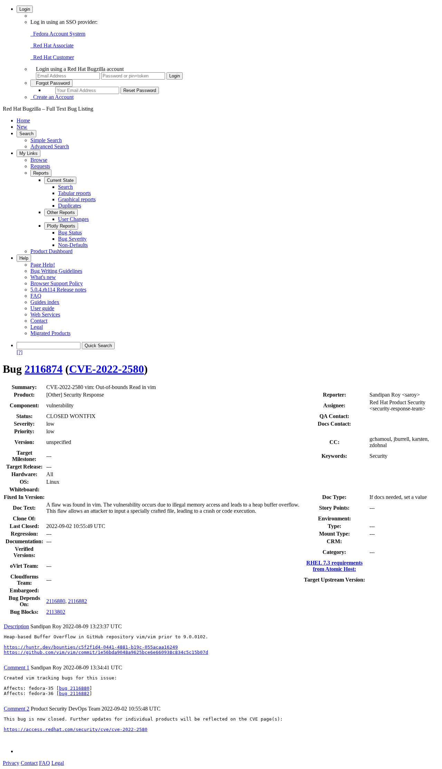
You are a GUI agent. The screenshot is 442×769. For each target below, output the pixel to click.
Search (26, 133)
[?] (19, 352)
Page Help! (42, 265)
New (22, 127)
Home (23, 120)
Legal (36, 327)
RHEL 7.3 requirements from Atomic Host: (334, 566)
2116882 (77, 601)
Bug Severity (72, 239)
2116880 (55, 601)
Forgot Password (51, 83)
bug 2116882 (74, 693)
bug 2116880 (74, 688)
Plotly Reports (61, 226)
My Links (28, 153)
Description (16, 626)
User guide (42, 308)
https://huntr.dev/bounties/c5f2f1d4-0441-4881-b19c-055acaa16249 (91, 647)
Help (23, 258)
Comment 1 (16, 667)
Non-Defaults (73, 245)
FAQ (35, 296)
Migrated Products (50, 333)
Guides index (44, 302)
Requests (40, 166)
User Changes (73, 219)
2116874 (44, 369)
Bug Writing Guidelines (56, 271)
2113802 (55, 612)
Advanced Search (49, 146)
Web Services (45, 314)
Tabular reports (74, 193)
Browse (38, 160)
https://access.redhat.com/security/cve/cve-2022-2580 (75, 729)
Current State (60, 180)
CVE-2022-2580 (106, 369)
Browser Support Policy (56, 283)
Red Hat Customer (52, 57)
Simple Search (46, 140)
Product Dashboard (51, 251)
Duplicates (69, 206)
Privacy (11, 763)
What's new (43, 277)
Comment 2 (16, 709)
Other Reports (61, 212)
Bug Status (70, 232)
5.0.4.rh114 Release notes (58, 290)
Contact (38, 321)
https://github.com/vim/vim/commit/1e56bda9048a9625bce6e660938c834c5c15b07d (106, 652)
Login (24, 9)
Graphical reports (77, 199)
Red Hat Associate (52, 45)
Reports (41, 173)
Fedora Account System (57, 34)
